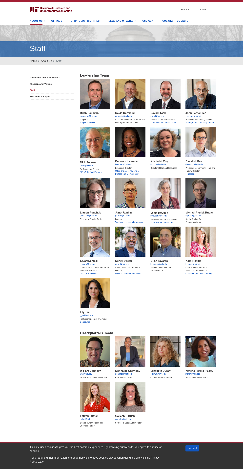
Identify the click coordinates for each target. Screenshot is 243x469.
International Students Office (163, 123)
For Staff (202, 10)
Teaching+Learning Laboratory (129, 222)
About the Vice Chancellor (44, 77)
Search (185, 10)
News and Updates (121, 21)
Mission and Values (41, 84)
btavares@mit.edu (158, 264)
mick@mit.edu (86, 165)
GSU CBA (148, 21)
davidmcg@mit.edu (194, 164)
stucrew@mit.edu (88, 264)
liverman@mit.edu (123, 164)
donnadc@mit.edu (123, 374)
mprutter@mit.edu (193, 215)
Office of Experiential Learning (199, 274)
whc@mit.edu (86, 374)
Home (33, 61)
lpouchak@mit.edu (88, 215)
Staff (32, 90)
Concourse (85, 322)
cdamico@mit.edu (123, 419)
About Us (36, 21)
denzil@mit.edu (122, 264)
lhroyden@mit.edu (158, 216)
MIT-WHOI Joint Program (91, 172)
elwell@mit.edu (157, 116)
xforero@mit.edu (192, 374)
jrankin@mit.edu (122, 215)
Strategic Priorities (85, 21)
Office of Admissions (89, 274)
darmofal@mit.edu (123, 116)
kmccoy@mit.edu (158, 164)
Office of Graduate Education (128, 274)
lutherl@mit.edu (87, 419)
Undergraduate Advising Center (199, 123)
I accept (192, 448)
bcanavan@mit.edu (89, 116)
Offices (56, 21)
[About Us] (44, 21)
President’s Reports (41, 96)
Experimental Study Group (162, 222)
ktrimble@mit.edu (193, 264)
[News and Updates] (135, 21)
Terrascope (190, 174)
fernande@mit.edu (193, 116)
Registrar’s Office (87, 123)
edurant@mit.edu (158, 374)
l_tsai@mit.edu (86, 315)
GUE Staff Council (175, 21)
